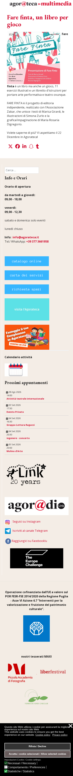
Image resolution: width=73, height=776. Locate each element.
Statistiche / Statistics (21, 771)
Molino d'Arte (15, 451)
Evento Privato (15, 411)
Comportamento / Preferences (26, 767)
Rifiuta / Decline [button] (37, 746)
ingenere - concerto (18, 438)
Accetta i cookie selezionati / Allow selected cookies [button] (37, 754)
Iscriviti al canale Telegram (30, 531)
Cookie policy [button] (42, 734)
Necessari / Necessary (22, 763)
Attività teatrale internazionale (25, 398)
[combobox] (22, 170)
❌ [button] (70, 726)
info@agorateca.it (26, 237)
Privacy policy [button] (60, 734)
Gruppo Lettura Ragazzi (21, 424)
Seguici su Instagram (26, 521)
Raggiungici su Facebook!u (29, 541)
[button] (10, 146)
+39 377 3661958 (37, 241)
